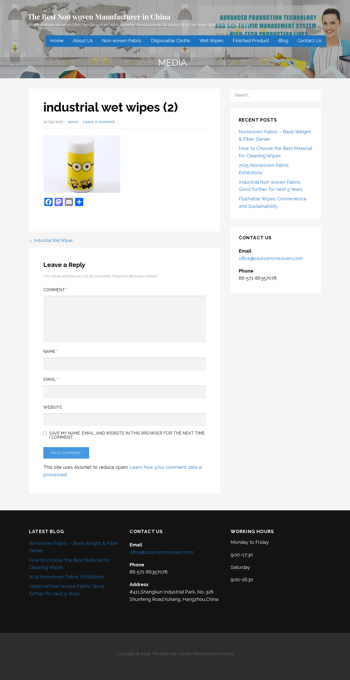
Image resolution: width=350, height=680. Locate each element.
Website (52, 407)
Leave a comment (99, 122)
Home (56, 40)
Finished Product (251, 40)
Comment (55, 289)
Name (50, 351)
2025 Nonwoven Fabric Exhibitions (66, 576)
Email (50, 379)
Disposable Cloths (170, 40)
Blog (283, 40)
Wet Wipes (211, 40)
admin (73, 122)
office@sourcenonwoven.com (271, 258)
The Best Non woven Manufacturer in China (99, 16)
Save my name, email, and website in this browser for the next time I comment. (127, 435)
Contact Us (309, 40)
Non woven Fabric (121, 40)
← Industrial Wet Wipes (51, 240)
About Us (83, 40)
